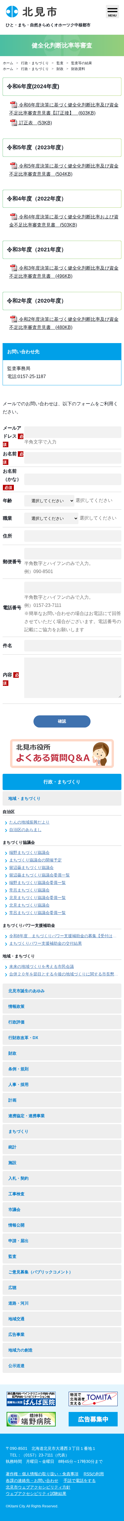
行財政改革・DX (23, 1037)
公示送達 (16, 1365)
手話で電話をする (79, 1480)
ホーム (8, 63)
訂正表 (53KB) (35, 122)
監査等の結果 (81, 63)
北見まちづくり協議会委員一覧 (37, 897)
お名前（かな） (12, 479)
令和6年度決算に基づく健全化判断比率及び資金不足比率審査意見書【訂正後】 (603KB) (64, 108)
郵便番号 (12, 561)
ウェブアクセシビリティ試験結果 (36, 1493)
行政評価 (16, 1022)
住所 (7, 535)
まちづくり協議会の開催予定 (35, 860)
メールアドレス (13, 436)
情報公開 (16, 1225)
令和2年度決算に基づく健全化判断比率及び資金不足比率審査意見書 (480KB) (64, 323)
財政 (60, 69)
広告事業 (16, 1334)
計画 (12, 1100)
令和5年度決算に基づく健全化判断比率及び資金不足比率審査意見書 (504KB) (64, 169)
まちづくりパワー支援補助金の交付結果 (45, 943)
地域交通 (16, 1318)
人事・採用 (18, 1084)
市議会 (14, 1209)
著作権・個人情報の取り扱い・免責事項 (42, 1474)
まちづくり (18, 1131)
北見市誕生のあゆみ (26, 990)
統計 (12, 1147)
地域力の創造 (20, 1350)
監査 (60, 63)
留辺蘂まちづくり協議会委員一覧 (39, 875)
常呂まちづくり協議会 (29, 890)
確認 (62, 721)
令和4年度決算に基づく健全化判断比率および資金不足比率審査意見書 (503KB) (64, 220)
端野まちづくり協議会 (29, 852)
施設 (12, 1162)
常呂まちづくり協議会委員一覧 (37, 912)
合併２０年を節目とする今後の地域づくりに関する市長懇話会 (65, 974)
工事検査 (16, 1194)
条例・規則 (18, 1069)
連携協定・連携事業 (26, 1115)
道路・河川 (18, 1303)
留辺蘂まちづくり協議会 (31, 867)
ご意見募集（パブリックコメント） (40, 1272)
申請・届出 (18, 1240)
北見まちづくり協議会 (29, 905)
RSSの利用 (94, 1474)
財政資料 (78, 69)
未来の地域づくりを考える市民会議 (41, 966)
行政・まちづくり (35, 63)
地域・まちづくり (24, 798)
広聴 (12, 1287)
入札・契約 (18, 1178)
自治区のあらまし (25, 829)
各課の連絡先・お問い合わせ (32, 1480)
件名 (7, 645)
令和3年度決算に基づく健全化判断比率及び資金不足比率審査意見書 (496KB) (64, 272)
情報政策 (16, 1006)
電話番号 (12, 607)
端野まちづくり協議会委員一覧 (37, 882)
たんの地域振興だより (29, 822)
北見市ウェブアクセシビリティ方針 (38, 1487)
